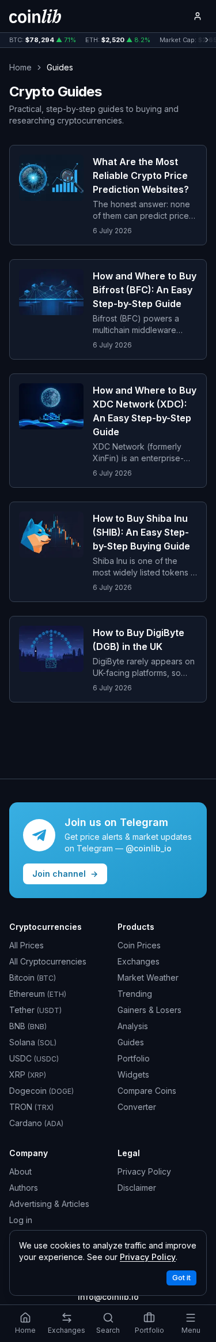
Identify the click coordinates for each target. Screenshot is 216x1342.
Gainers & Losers (149, 1010)
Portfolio (134, 1058)
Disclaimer (137, 1188)
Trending (135, 994)
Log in (20, 1220)
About (20, 1171)
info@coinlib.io (108, 1297)
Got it (181, 1277)
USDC (34, 1058)
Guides (131, 1042)
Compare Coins (147, 1091)
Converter (137, 1107)
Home (20, 67)
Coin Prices (139, 945)
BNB (28, 1026)
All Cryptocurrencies (47, 961)
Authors (23, 1188)
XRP (27, 1074)
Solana (32, 1042)
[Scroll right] (207, 40)
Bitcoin (32, 977)
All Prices (26, 945)
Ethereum (37, 994)
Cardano (36, 1123)
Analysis (133, 1026)
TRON (31, 1107)
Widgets (133, 1074)
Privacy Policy (144, 1171)
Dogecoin (41, 1091)
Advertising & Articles (49, 1204)
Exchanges (139, 961)
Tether (35, 1010)
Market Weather (148, 977)
